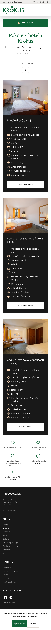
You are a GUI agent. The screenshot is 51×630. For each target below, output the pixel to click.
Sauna (5, 535)
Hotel (5, 525)
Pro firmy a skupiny (11, 542)
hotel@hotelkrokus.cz (14, 2)
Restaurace (8, 532)
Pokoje (6, 528)
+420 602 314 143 (42, 2)
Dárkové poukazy (10, 546)
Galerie (6, 539)
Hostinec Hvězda (10, 582)
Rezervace (27, 23)
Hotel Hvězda (8, 568)
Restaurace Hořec (10, 571)
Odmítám (33, 624)
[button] (13, 109)
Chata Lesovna (9, 575)
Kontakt (6, 550)
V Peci (5, 553)
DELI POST (7, 578)
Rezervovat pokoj (25, 184)
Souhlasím (19, 624)
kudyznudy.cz (9, 602)
